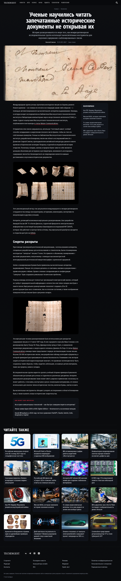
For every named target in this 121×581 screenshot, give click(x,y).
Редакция (7, 564)
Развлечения (65, 2)
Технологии (55, 2)
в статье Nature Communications (46, 123)
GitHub (32, 233)
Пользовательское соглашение (102, 564)
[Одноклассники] (34, 553)
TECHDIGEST (10, 3)
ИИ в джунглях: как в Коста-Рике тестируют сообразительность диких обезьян (94, 133)
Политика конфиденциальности (102, 561)
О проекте (7, 561)
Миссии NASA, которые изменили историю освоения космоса (94, 117)
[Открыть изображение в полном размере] (60, 73)
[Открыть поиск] (116, 2)
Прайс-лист (66, 567)
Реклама (65, 561)
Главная (56, 9)
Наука (40, 2)
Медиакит (65, 564)
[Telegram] (30, 553)
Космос (34, 2)
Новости (22, 2)
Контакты (7, 567)
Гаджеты (47, 2)
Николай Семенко (51, 42)
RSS (34, 567)
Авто (28, 2)
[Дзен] (39, 553)
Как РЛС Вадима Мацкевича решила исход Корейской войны (94, 111)
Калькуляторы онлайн (40, 564)
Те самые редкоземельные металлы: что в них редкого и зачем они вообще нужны (93, 124)
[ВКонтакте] (25, 553)
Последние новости (39, 561)
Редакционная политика (99, 567)
